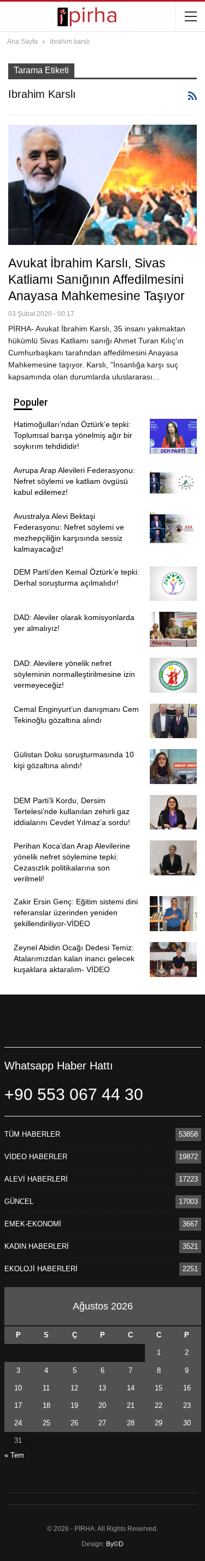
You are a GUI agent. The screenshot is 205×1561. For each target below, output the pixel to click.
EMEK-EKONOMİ (32, 1224)
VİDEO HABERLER (35, 1157)
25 (46, 1423)
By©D (115, 1544)
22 (158, 1405)
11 (46, 1388)
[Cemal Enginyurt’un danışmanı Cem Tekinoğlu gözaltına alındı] (173, 721)
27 (102, 1423)
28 (130, 1423)
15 (158, 1388)
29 (158, 1423)
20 (102, 1405)
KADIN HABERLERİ (36, 1246)
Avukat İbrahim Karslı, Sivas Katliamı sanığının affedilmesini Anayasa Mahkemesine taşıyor (96, 279)
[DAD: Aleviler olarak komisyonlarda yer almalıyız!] (173, 629)
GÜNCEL (18, 1201)
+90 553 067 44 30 (73, 1094)
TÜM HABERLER (32, 1134)
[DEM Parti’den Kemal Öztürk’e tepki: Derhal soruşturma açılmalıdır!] (173, 583)
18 (46, 1405)
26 (74, 1423)
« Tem (14, 1455)
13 (102, 1388)
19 (74, 1405)
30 (187, 1423)
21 (130, 1405)
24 (18, 1423)
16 (187, 1388)
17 (18, 1405)
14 (130, 1388)
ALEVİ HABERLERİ (36, 1179)
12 (74, 1388)
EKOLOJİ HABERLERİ (41, 1269)
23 (187, 1405)
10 (18, 1388)
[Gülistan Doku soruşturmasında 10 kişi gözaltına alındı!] (173, 766)
